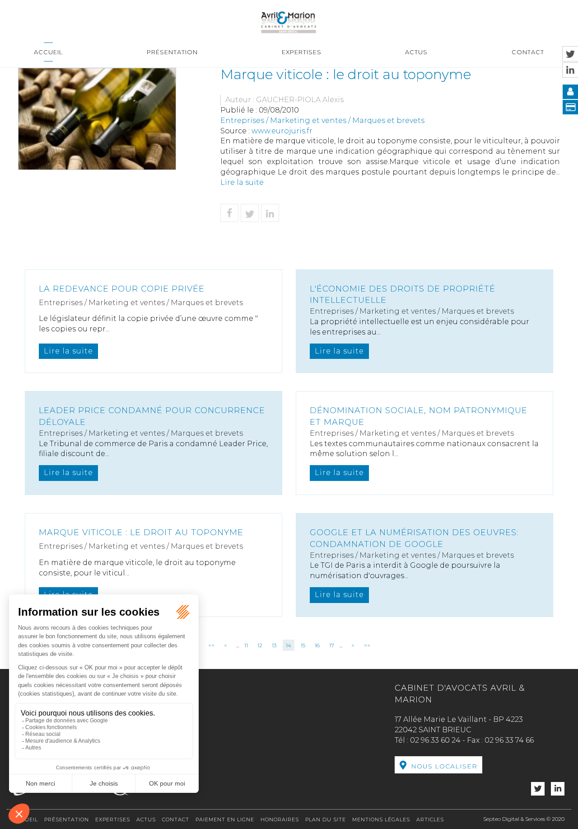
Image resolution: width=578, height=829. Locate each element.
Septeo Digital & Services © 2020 (523, 818)
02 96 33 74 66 (509, 740)
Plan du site (325, 819)
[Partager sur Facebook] (229, 213)
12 (259, 645)
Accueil (48, 52)
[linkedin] (557, 789)
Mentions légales (381, 819)
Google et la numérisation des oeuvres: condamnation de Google (414, 538)
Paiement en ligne (225, 819)
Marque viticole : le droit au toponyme (141, 532)
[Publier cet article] (250, 213)
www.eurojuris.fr (282, 131)
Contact (528, 52)
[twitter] (538, 789)
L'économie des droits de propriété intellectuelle (402, 295)
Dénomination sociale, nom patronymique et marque (418, 416)
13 (274, 645)
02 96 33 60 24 (435, 740)
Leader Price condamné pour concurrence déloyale (152, 416)
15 (303, 645)
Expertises (302, 52)
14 (288, 645)
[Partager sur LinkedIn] (270, 213)
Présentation (172, 52)
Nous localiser (444, 766)
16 (317, 645)
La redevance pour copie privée (122, 289)
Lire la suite (242, 182)
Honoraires (280, 819)
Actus (416, 52)
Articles (430, 819)
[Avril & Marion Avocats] (288, 21)
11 (246, 645)
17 (331, 645)
